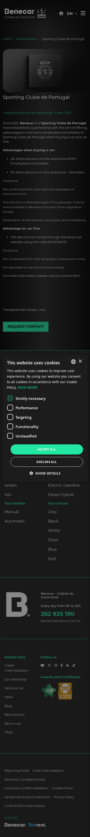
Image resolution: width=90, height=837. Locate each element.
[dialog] (45, 418)
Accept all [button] (46, 449)
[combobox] (73, 361)
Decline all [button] (46, 462)
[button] (45, 473)
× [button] (80, 361)
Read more (27, 387)
